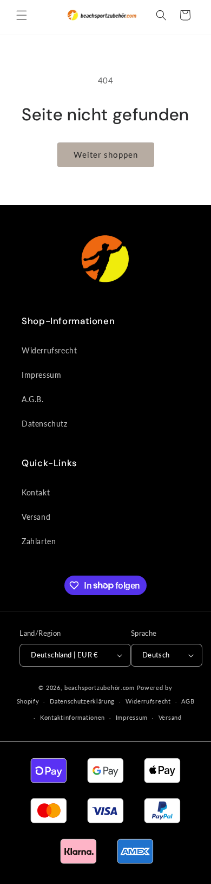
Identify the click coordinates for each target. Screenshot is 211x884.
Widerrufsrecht (49, 350)
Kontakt (36, 492)
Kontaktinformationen (72, 717)
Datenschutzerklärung (82, 701)
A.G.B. (33, 399)
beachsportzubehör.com (99, 687)
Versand (36, 516)
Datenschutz (45, 423)
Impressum (41, 374)
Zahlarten (39, 541)
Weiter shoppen (106, 154)
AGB (187, 701)
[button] (22, 15)
